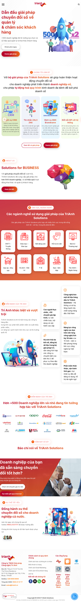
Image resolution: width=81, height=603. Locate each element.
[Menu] (3, 4)
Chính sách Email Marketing (37, 567)
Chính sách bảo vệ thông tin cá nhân (40, 561)
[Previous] (5, 119)
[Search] (79, 4)
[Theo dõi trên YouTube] (44, 581)
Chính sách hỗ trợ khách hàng (38, 571)
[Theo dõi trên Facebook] (31, 581)
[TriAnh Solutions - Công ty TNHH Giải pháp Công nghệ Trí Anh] (41, 4)
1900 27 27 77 (18, 582)
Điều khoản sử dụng (34, 564)
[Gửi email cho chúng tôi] (35, 581)
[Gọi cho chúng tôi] (39, 581)
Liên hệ (30, 574)
